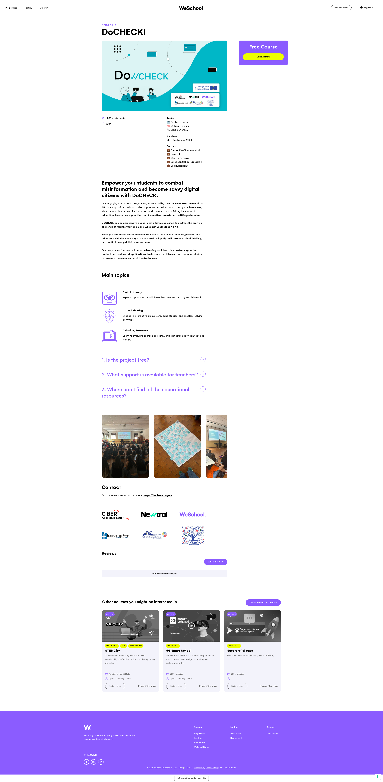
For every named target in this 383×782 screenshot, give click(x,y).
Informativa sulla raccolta (191, 778)
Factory (28, 8)
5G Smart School (178, 650)
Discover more (263, 57)
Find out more (115, 686)
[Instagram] (93, 762)
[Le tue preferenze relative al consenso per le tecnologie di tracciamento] (378, 777)
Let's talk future (341, 8)
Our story (44, 8)
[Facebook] (86, 762)
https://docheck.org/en (157, 495)
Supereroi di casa (240, 650)
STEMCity (112, 650)
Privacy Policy (199, 768)
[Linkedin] (101, 762)
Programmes (11, 8)
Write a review (216, 561)
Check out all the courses (263, 602)
